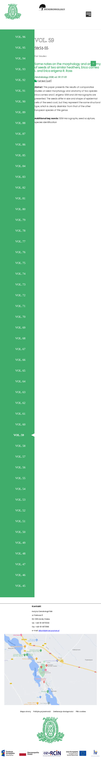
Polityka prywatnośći (42, 711)
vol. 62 (20, 403)
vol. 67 (20, 349)
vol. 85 (20, 155)
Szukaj (57, 31)
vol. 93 (20, 69)
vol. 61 (20, 413)
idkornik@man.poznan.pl (49, 630)
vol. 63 (20, 392)
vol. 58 (20, 445)
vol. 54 (20, 489)
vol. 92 (20, 80)
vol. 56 (20, 467)
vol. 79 (20, 219)
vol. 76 (20, 252)
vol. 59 (19, 435)
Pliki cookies (81, 711)
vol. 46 (20, 575)
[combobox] (40, 31)
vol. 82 (20, 187)
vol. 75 (20, 263)
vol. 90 (20, 101)
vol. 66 (20, 359)
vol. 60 (20, 424)
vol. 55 (20, 478)
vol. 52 (20, 510)
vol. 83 (20, 176)
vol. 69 (20, 327)
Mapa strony (25, 711)
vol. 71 (20, 306)
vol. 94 (20, 58)
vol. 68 (20, 338)
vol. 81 (20, 198)
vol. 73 (20, 284)
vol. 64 (20, 381)
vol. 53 (20, 499)
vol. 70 (20, 316)
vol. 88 (20, 123)
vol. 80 (20, 209)
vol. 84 (20, 166)
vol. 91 (20, 90)
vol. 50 (20, 532)
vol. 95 (20, 47)
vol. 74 (20, 273)
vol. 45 (20, 585)
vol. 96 (20, 36)
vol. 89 (20, 112)
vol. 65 (20, 370)
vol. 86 (20, 144)
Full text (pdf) (44, 80)
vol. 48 (20, 553)
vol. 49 (20, 542)
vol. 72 (20, 295)
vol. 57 (20, 456)
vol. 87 (20, 133)
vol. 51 (20, 521)
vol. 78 (20, 230)
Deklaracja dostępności (63, 711)
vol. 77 (20, 241)
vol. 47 (20, 564)
